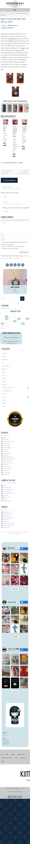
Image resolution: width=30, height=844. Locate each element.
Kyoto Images (5, 494)
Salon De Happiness (6, 460)
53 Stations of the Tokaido (6, 757)
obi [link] (18, 41)
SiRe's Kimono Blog (6, 466)
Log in (4, 737)
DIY (3, 362)
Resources (13, 753)
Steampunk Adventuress (24, 172)
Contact (16, 757)
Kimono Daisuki (5, 448)
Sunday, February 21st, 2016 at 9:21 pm (13, 203)
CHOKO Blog (5, 439)
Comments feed (6, 741)
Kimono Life (5, 450)
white (15, 162)
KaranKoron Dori (6, 442)
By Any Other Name (24, 129)
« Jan (1, 328)
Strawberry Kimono (6, 467)
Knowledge (4, 384)
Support (2, 760)
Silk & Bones (5, 464)
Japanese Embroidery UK (7, 488)
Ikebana (3, 381)
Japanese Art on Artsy (7, 513)
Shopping (4, 399)
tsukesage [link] (12, 38)
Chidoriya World (6, 511)
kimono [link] (3, 43)
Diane (4, 25)
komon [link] (17, 38)
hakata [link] (11, 41)
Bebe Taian (4, 437)
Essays (3, 371)
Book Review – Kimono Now (6, 172)
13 (27, 318)
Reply (5, 196)
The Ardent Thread (6, 500)
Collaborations (5, 359)
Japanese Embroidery (6, 486)
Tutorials (4, 405)
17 (14, 321)
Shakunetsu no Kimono (7, 462)
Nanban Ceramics (6, 496)
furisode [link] (24, 140)
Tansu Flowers (5, 469)
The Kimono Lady (6, 471)
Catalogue (4, 356)
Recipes (3, 393)
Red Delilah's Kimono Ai (7, 456)
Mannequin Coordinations (9, 13)
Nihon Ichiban (5, 519)
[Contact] (22, 265)
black (4, 162)
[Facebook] (7, 265)
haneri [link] (18, 50)
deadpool (8, 162)
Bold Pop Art (5, 129)
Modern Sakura (5, 515)
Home (2, 753)
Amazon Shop (23, 757)
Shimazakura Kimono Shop (8, 522)
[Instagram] (11, 265)
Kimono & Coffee (6, 444)
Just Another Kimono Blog (8, 440)
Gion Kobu (4, 484)
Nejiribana (4, 498)
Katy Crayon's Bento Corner (8, 492)
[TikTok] (18, 265)
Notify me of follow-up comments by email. (13, 246)
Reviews (3, 396)
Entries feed (5, 739)
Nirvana (14, 790)
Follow (25, 547)
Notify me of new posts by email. (11, 248)
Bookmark (21, 162)
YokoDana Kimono (6, 526)
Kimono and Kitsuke (6, 446)
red (13, 162)
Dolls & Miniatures (6, 365)
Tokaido (3, 402)
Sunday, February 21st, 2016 (12, 25)
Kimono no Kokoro (6, 452)
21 (2, 323)
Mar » (4, 328)
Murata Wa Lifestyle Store (8, 517)
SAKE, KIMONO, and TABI (8, 458)
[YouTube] (15, 265)
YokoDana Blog (5, 473)
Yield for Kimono (7, 187)
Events (3, 375)
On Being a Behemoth (6, 390)
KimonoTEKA (5, 454)
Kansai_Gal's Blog (6, 490)
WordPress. (19, 790)
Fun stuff (4, 378)
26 (23, 323)
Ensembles (4, 368)
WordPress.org (6, 743)
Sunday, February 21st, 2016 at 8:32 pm (11, 188)
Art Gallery (4, 353)
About (7, 753)
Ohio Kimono (5, 521)
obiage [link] (23, 48)
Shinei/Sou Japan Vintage (8, 524)
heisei (11, 162)
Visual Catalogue (21, 753)
